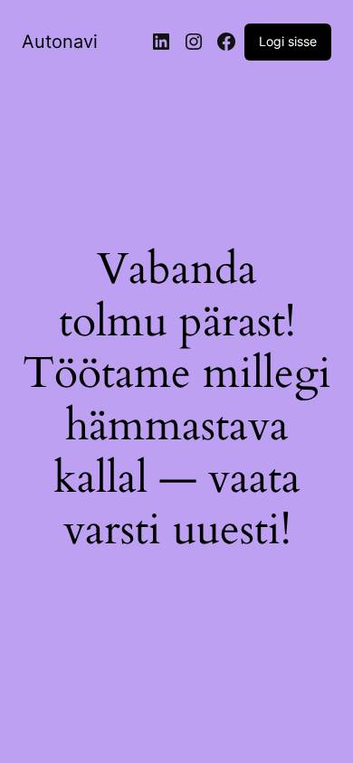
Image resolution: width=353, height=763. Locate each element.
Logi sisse (288, 41)
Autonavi (60, 41)
